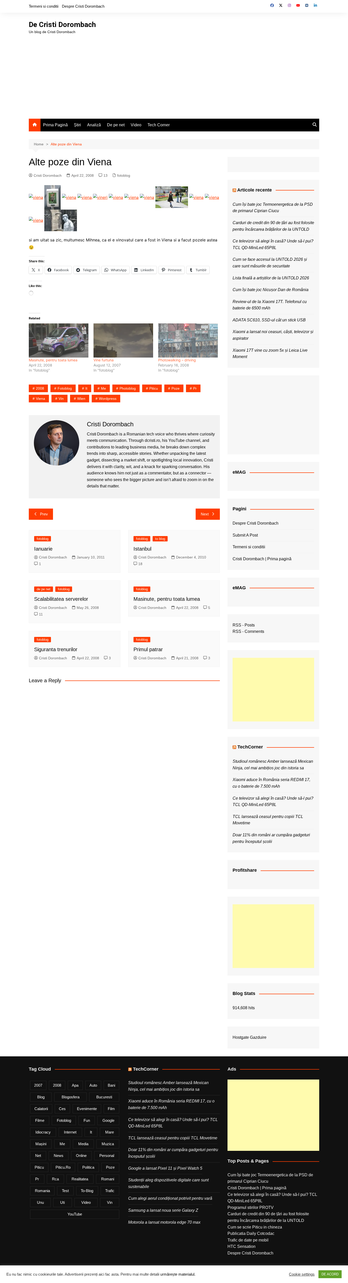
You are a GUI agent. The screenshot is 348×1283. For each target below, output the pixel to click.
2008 (40, 388)
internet (70, 1132)
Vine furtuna (103, 360)
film (111, 1109)
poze (175, 388)
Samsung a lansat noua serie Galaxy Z (163, 1210)
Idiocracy (43, 1132)
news (58, 1155)
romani (107, 1179)
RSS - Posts (244, 625)
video (86, 1202)
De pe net (116, 125)
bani (111, 1085)
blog (41, 1097)
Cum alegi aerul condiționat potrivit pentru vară (170, 1198)
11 (41, 614)
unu (40, 1202)
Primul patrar (148, 649)
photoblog (127, 388)
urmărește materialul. (177, 1274)
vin (61, 399)
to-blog (87, 1191)
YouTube (75, 1214)
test (65, 1191)
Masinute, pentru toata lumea (53, 360)
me (103, 388)
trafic (109, 1191)
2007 (38, 1085)
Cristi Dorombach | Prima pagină (262, 559)
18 (140, 564)
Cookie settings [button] (302, 1274)
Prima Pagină (55, 125)
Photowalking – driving (177, 360)
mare (109, 1132)
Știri (77, 125)
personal (106, 1155)
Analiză (94, 125)
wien (81, 399)
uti (62, 1202)
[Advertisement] (174, 72)
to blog (160, 539)
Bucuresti (104, 1097)
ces (62, 1109)
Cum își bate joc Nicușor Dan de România (271, 290)
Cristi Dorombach (48, 175)
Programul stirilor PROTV (250, 1207)
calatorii (41, 1109)
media (83, 1144)
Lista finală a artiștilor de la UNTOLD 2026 (271, 278)
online (81, 1155)
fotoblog (123, 175)
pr (195, 388)
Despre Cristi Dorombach (83, 6)
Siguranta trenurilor (55, 649)
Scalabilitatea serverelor (61, 599)
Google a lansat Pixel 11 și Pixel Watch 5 (165, 1168)
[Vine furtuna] (123, 340)
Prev (44, 514)
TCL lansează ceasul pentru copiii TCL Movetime (172, 1138)
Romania (42, 1191)
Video (136, 125)
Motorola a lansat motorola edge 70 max (164, 1222)
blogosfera (70, 1097)
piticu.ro (63, 1167)
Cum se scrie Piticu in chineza (254, 1227)
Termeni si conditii (43, 6)
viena (40, 399)
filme (39, 1120)
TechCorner (250, 746)
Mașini (40, 1144)
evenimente (87, 1109)
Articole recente (254, 190)
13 (105, 175)
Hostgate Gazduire (249, 1037)
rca (55, 1179)
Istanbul (142, 549)
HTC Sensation (241, 1246)
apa (75, 1085)
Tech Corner (159, 125)
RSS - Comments (248, 631)
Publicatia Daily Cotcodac (250, 1233)
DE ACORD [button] (330, 1274)
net (38, 1155)
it (86, 388)
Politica (88, 1167)
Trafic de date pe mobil (248, 1240)
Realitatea (80, 1179)
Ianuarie (43, 549)
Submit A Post (245, 535)
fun (87, 1120)
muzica (108, 1144)
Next (205, 514)
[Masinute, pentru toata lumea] (58, 340)
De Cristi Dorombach (62, 24)
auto (93, 1085)
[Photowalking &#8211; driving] (188, 340)
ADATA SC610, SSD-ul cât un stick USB (269, 320)
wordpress (107, 399)
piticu (153, 388)
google (108, 1120)
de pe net (43, 589)
